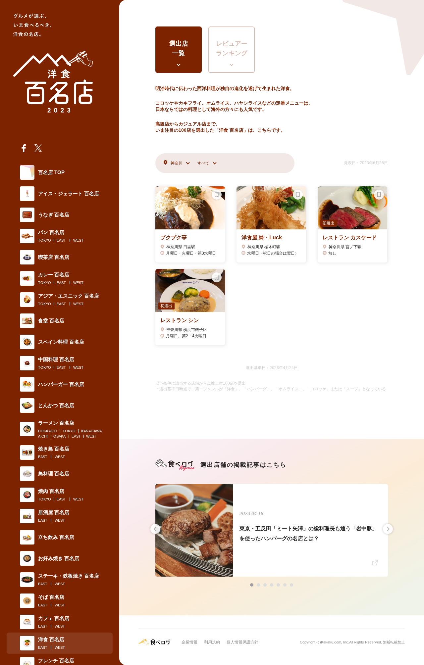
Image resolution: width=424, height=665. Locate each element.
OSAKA (59, 436)
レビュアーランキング (231, 48)
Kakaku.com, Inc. (335, 642)
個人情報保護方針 (242, 642)
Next (388, 529)
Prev (155, 529)
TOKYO (44, 240)
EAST (61, 240)
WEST (78, 240)
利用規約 (212, 642)
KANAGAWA (91, 431)
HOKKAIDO (47, 431)
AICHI (43, 436)
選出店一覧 (178, 48)
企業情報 (189, 642)
